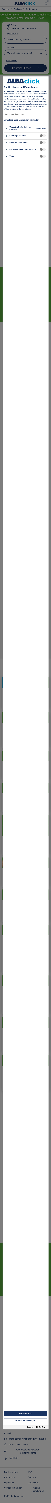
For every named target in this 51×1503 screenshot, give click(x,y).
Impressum (19, 114)
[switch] (43, 135)
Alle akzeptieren (25, 1413)
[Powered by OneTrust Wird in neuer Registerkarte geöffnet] (37, 1427)
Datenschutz (9, 114)
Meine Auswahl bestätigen (25, 1421)
